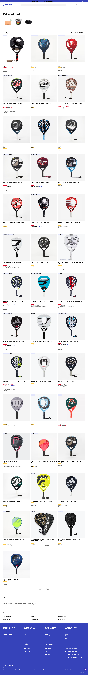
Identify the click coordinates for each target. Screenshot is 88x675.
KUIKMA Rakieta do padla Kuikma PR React (66, 381)
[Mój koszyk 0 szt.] (83, 5)
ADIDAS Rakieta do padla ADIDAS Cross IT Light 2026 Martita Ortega (70, 104)
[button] (66, 107)
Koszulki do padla (61, 619)
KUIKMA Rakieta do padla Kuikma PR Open (39, 63)
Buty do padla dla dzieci (62, 616)
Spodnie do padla (34, 616)
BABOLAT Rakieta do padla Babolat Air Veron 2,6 (68, 341)
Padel (4, 604)
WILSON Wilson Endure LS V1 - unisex (38, 422)
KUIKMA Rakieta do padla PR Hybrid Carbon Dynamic (69, 182)
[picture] (16, 48)
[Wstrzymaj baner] (82, 1)
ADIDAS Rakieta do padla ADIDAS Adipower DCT (68, 501)
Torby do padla (28, 26)
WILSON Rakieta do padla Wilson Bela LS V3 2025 (41, 381)
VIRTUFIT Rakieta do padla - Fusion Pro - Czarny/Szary (69, 539)
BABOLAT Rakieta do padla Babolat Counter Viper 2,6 (14, 301)
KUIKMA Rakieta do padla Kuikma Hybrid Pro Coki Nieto (14, 144)
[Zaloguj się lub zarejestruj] (81, 5)
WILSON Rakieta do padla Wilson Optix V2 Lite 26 (13, 422)
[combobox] (80, 32)
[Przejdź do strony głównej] (8, 5)
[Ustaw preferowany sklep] (76, 5)
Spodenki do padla (6, 619)
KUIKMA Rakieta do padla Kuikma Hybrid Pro (67, 144)
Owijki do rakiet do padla (18, 26)
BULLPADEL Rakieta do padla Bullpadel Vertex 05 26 (14, 262)
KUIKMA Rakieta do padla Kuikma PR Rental (39, 262)
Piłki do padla (8, 26)
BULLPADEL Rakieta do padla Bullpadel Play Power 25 (69, 222)
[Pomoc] (78, 5)
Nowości (51, 7)
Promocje (47, 7)
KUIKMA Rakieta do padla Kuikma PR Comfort (12, 103)
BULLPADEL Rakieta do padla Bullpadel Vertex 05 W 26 (42, 301)
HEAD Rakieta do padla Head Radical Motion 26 (67, 422)
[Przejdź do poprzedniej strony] (40, 589)
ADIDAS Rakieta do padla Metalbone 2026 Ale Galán (41, 222)
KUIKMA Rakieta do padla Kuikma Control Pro (12, 182)
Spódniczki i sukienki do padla (36, 619)
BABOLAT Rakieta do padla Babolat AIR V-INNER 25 (41, 144)
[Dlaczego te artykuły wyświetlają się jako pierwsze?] (68, 32)
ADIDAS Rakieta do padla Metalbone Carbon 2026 (13, 341)
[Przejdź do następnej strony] (47, 589)
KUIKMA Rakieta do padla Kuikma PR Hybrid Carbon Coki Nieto (70, 461)
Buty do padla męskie (7, 616)
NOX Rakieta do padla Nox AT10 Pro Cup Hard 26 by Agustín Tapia (15, 64)
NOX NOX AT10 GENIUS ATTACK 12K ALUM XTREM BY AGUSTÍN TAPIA (70, 263)
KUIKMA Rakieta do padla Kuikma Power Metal (40, 182)
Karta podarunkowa (80, 7)
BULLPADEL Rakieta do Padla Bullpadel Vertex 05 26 (41, 341)
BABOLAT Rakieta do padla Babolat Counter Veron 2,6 (14, 381)
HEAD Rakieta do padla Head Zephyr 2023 (12, 461)
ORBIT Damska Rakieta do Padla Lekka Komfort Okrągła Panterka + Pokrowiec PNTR (42, 540)
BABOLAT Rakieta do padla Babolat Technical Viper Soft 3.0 (70, 301)
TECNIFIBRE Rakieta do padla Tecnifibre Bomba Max (41, 501)
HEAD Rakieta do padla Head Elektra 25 (11, 579)
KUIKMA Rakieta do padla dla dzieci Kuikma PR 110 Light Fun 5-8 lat (44, 462)
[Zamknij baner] (84, 1)
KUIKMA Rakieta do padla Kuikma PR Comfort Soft (41, 103)
